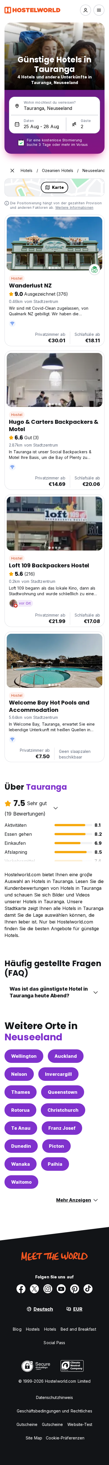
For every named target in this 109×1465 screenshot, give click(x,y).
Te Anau (20, 1128)
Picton (56, 1146)
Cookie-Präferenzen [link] (65, 1437)
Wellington (24, 1056)
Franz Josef (61, 1128)
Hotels (50, 1329)
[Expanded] (12, 170)
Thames (20, 1092)
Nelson (19, 1074)
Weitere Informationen (74, 207)
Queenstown (62, 1092)
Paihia (55, 1164)
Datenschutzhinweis (54, 1397)
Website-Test (79, 1424)
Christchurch (63, 1110)
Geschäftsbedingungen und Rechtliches (54, 1411)
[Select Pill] (85, 10)
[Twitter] (34, 1288)
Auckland (65, 1056)
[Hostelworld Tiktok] (88, 1288)
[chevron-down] (55, 808)
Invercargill (58, 1074)
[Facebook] (20, 1288)
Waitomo (21, 1182)
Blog (17, 1329)
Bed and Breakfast (78, 1329)
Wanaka (20, 1164)
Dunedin (21, 1146)
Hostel (16, 278)
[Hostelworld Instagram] (47, 1288)
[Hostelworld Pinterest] (74, 1288)
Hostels (33, 1329)
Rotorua (20, 1110)
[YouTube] (61, 1288)
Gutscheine (26, 1424)
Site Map (34, 1437)
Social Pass (54, 1342)
